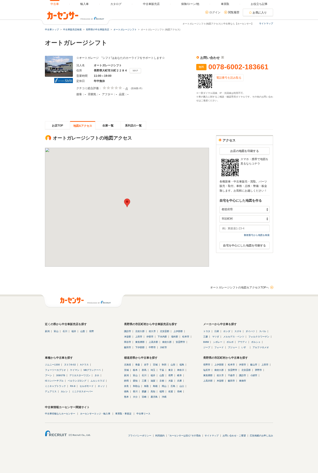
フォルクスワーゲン (258, 336)
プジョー (232, 347)
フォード (219, 347)
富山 (56, 331)
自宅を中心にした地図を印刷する (244, 245)
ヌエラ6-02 (70, 364)
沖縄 (164, 397)
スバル (262, 331)
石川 (65, 331)
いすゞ (244, 347)
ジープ (206, 347)
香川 (135, 391)
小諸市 (253, 375)
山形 (173, 364)
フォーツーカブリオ (55, 370)
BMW (206, 342)
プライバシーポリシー (139, 435)
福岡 (161, 391)
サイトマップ (266, 23)
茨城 (126, 370)
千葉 (161, 370)
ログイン (214, 12)
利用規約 (160, 435)
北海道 (127, 364)
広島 (173, 386)
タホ (97, 375)
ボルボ (230, 342)
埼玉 (153, 370)
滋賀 (153, 380)
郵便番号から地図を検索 (257, 235)
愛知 (135, 380)
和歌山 (136, 386)
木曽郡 (127, 336)
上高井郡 (153, 342)
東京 (170, 370)
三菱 (205, 336)
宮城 (155, 364)
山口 (181, 386)
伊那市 (149, 336)
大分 (135, 397)
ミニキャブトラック (55, 386)
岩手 (146, 364)
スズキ (237, 331)
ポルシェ (255, 342)
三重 (144, 380)
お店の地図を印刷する (244, 151)
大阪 (170, 380)
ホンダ (226, 331)
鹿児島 (154, 397)
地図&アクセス (82, 125)
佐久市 (152, 331)
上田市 (138, 336)
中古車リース (143, 413)
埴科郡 (174, 336)
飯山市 (253, 364)
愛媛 (144, 391)
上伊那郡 (178, 331)
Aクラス (84, 364)
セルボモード (87, 386)
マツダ (215, 336)
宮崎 (144, 397)
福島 (181, 364)
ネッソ (101, 386)
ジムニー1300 (52, 364)
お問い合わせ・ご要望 (234, 435)
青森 (137, 364)
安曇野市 (180, 342)
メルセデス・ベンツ (233, 336)
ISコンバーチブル (54, 380)
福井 (73, 331)
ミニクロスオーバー (82, 391)
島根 (155, 386)
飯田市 (127, 347)
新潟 (47, 331)
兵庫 (179, 380)
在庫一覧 (108, 125)
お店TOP (57, 125)
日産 (216, 331)
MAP (135, 70)
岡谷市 (127, 342)
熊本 (126, 397)
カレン (64, 391)
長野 (91, 331)
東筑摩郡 (140, 342)
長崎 (179, 391)
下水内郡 (162, 336)
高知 (153, 391)
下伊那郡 (140, 347)
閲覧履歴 (233, 12)
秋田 (164, 364)
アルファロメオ (261, 347)
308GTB (60, 375)
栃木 (135, 370)
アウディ (242, 342)
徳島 (126, 391)
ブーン (48, 375)
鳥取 (146, 386)
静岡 (126, 380)
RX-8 (72, 386)
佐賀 (170, 391)
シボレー (217, 342)
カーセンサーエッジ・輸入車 (95, 413)
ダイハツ (250, 331)
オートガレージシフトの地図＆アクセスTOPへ (239, 287)
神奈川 (180, 370)
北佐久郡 (140, 331)
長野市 (206, 364)
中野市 (152, 347)
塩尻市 (206, 370)
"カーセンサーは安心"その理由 (185, 435)
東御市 (242, 380)
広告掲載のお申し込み (261, 435)
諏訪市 (127, 331)
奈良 (126, 386)
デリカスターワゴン (79, 375)
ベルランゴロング (77, 380)
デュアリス (51, 391)
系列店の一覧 (133, 125)
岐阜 (179, 375)
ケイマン (74, 370)
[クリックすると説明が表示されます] (222, 58)
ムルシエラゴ (98, 380)
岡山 (164, 386)
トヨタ (206, 331)
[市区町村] (245, 218)
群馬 (144, 370)
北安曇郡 (164, 331)
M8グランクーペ (92, 370)
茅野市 (258, 370)
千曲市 (231, 375)
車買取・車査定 (123, 413)
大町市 (163, 347)
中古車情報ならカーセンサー (60, 413)
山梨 (82, 331)
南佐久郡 (167, 342)
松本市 (185, 336)
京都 (161, 380)
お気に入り (260, 12)
